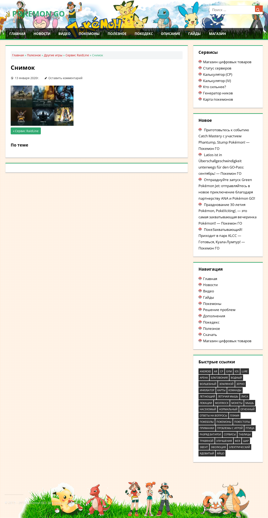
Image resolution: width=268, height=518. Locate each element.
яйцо (220, 453)
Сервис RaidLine (77, 55)
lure (245, 371)
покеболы (207, 422)
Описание (170, 33)
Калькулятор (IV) (217, 80)
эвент (204, 447)
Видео (64, 33)
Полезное (117, 33)
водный (236, 377)
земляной (226, 384)
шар (246, 441)
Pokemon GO (38, 14)
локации (206, 403)
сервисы (230, 434)
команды (234, 390)
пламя (234, 415)
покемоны (223, 422)
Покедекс (144, 33)
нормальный (228, 409)
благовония (219, 377)
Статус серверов (217, 68)
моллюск (221, 403)
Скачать (210, 334)
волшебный (208, 384)
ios (237, 371)
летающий (207, 396)
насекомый (208, 409)
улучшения (224, 441)
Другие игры (53, 55)
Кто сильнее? (214, 86)
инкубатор (207, 390)
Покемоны (89, 33)
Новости (42, 33)
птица (250, 428)
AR (215, 371)
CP (221, 371)
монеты (236, 403)
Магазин (217, 33)
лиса (244, 396)
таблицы (245, 434)
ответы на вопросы (213, 415)
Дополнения (214, 316)
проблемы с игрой (230, 428)
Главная (17, 33)
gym (229, 371)
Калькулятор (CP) (217, 74)
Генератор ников (218, 93)
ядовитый (207, 453)
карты (221, 390)
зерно (240, 384)
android (205, 371)
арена (204, 377)
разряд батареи (210, 434)
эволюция (218, 447)
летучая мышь (228, 396)
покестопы (242, 422)
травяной (206, 441)
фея (237, 441)
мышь (249, 403)
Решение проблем (219, 309)
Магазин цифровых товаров (227, 61)
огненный (247, 409)
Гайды (194, 33)
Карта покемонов (218, 99)
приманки (207, 428)
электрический (239, 447)
